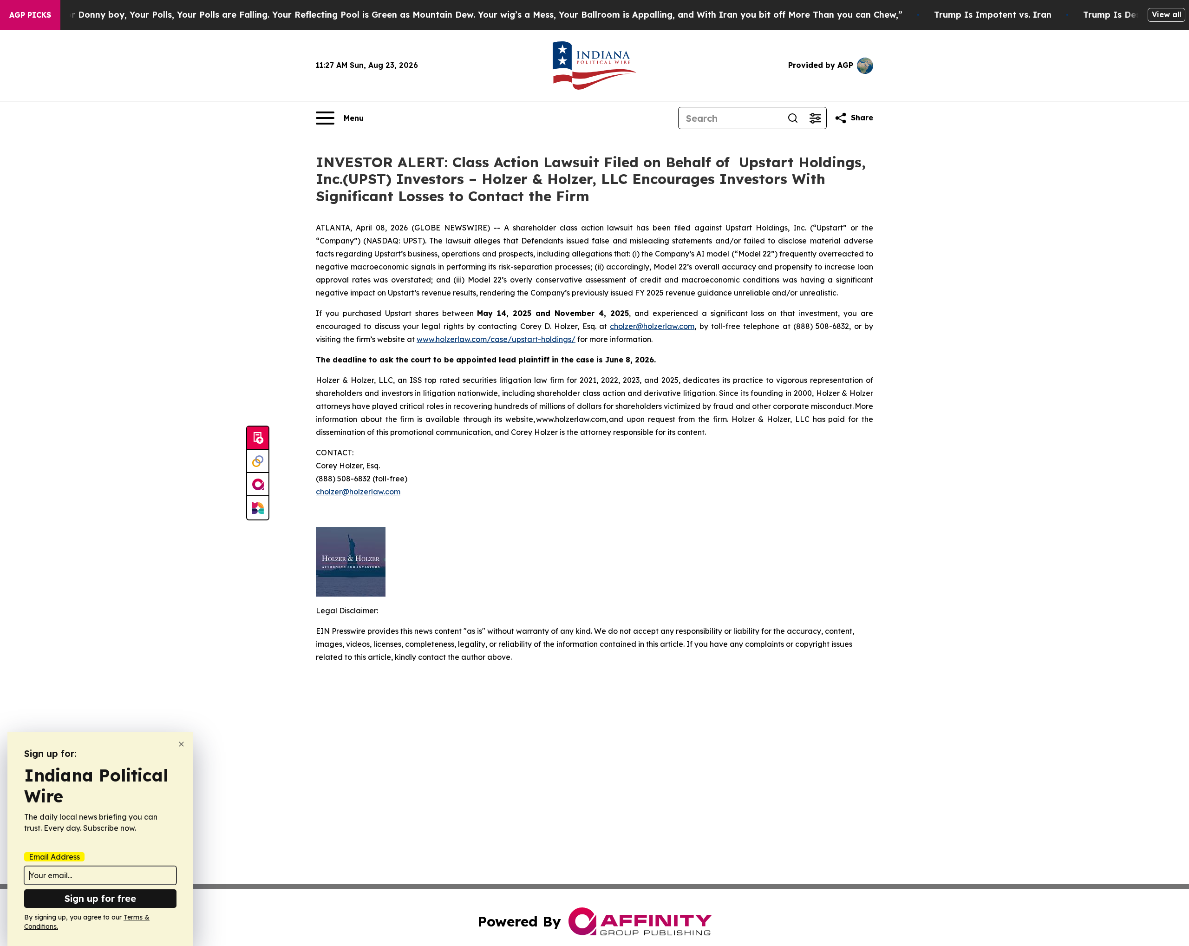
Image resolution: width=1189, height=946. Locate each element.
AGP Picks (30, 15)
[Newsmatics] (257, 507)
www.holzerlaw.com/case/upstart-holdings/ (496, 339)
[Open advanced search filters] (815, 118)
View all (1166, 14)
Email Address (54, 856)
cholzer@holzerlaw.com (652, 326)
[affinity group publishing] (257, 484)
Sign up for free (100, 898)
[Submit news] (257, 438)
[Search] (793, 118)
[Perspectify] (257, 461)
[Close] (181, 744)
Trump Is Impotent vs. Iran (993, 14)
